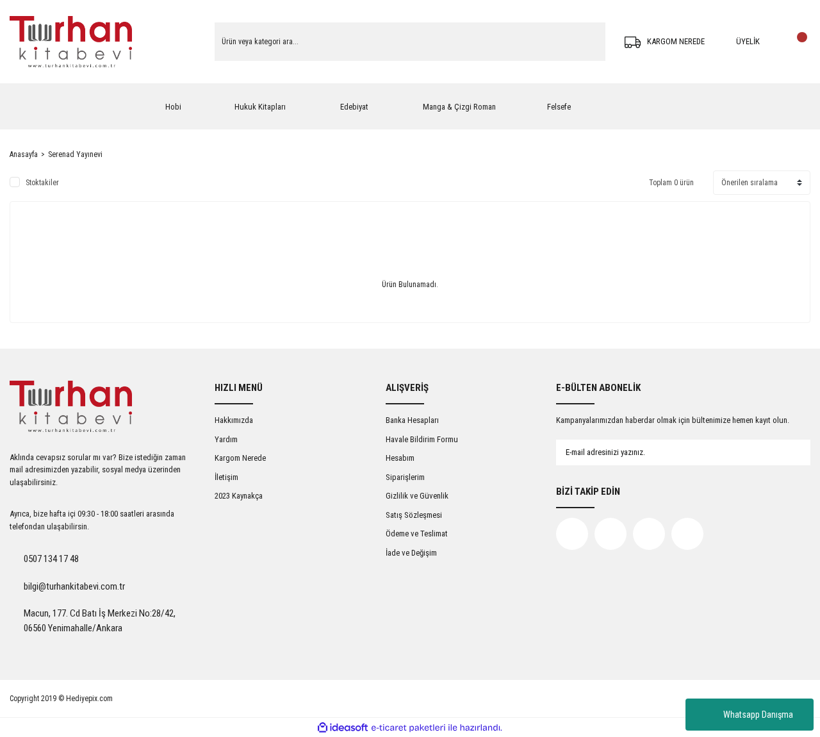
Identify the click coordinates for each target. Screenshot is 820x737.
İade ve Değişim (411, 553)
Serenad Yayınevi (75, 154)
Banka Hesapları (412, 420)
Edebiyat (354, 107)
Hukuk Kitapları (260, 107)
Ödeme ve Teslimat (417, 533)
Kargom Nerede (240, 458)
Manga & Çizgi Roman (459, 107)
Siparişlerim (405, 477)
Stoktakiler (42, 182)
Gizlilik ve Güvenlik (417, 496)
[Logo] (71, 41)
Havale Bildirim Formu (422, 439)
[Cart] (797, 41)
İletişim (226, 477)
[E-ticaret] (408, 727)
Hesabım (400, 458)
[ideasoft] (342, 728)
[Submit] (788, 452)
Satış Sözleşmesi (414, 515)
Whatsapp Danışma (758, 714)
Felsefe (559, 107)
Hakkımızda (234, 420)
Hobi (173, 107)
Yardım (226, 439)
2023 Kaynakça (239, 496)
